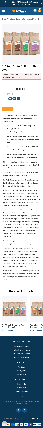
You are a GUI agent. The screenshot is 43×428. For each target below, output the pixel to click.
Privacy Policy (21, 371)
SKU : (3, 94)
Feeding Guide (33, 109)
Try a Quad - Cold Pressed (21, 354)
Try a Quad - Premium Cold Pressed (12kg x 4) (13, 326)
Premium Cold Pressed (21, 346)
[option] (21, 44)
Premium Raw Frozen (21, 357)
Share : (4, 98)
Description (7, 109)
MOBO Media (35, 419)
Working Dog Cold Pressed (21, 350)
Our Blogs (21, 367)
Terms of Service (21, 374)
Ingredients (20, 109)
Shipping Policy (21, 384)
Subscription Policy (21, 391)
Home (4, 19)
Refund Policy (21, 388)
